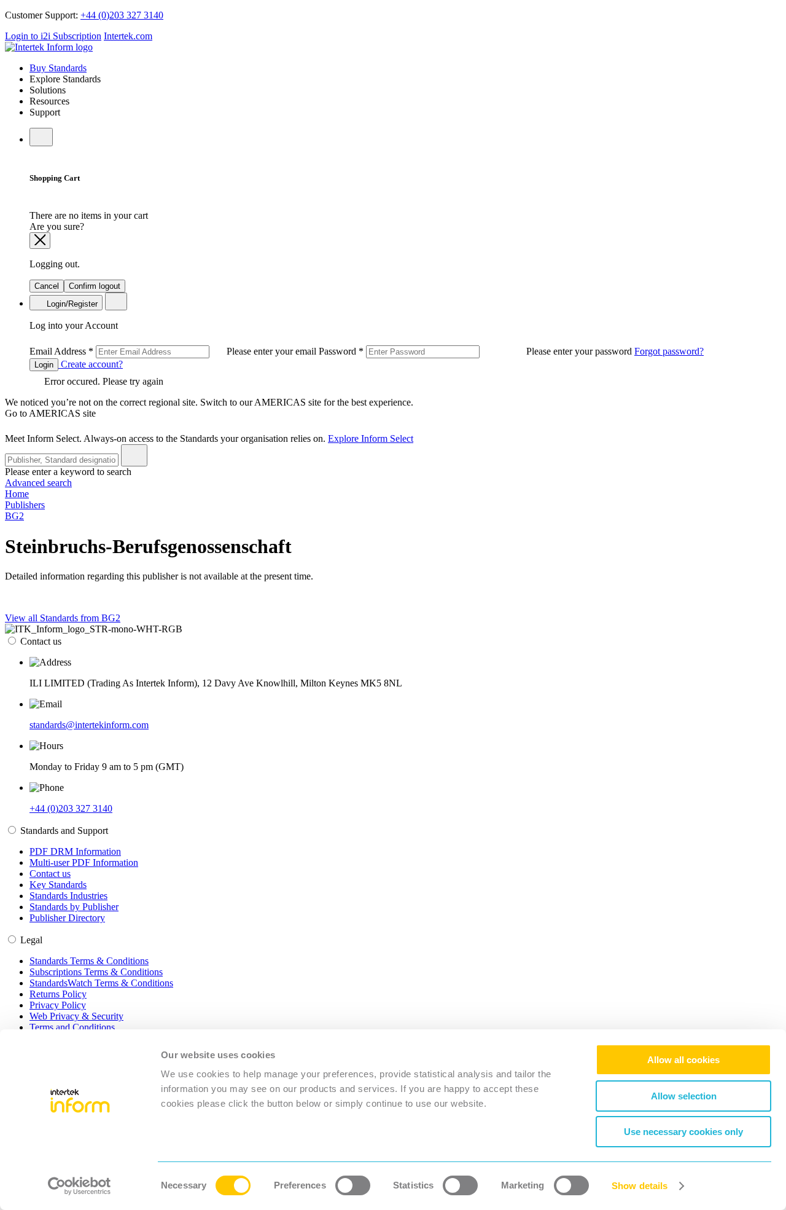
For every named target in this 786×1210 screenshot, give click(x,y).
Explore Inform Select (370, 438)
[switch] (352, 1185)
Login (43, 364)
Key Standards (58, 884)
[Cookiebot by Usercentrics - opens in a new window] (79, 1186)
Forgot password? (669, 351)
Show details (639, 1186)
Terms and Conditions (72, 1027)
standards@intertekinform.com (89, 725)
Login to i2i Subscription (53, 36)
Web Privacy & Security (76, 1016)
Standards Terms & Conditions (89, 961)
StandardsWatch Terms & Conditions (101, 983)
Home (17, 494)
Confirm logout (94, 286)
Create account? (90, 364)
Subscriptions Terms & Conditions (96, 972)
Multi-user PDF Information (83, 862)
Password (476, 351)
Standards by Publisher (74, 907)
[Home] (49, 47)
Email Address (174, 351)
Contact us (50, 873)
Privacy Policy (57, 1005)
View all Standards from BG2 (62, 618)
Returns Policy (58, 994)
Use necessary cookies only (683, 1131)
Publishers (25, 505)
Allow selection (684, 1096)
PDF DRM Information (75, 851)
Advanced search (38, 482)
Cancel (46, 286)
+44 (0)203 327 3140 (121, 15)
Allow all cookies (683, 1060)
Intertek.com (128, 36)
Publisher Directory (67, 918)
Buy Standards (58, 68)
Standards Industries (68, 895)
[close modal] (39, 240)
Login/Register (71, 303)
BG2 (14, 516)
